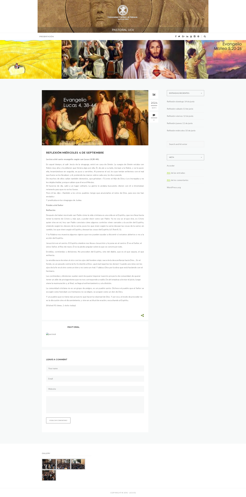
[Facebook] (175, 36)
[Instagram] (194, 36)
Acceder (171, 165)
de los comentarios (177, 180)
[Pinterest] (198, 36)
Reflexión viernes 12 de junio (152, 60)
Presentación (46, 36)
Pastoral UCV (123, 29)
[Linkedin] (187, 36)
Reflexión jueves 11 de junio (212, 60)
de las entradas (176, 173)
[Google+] (183, 36)
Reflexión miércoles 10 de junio (181, 130)
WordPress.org (174, 187)
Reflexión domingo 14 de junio (30, 60)
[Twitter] (179, 36)
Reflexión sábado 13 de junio (90, 60)
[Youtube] (191, 36)
